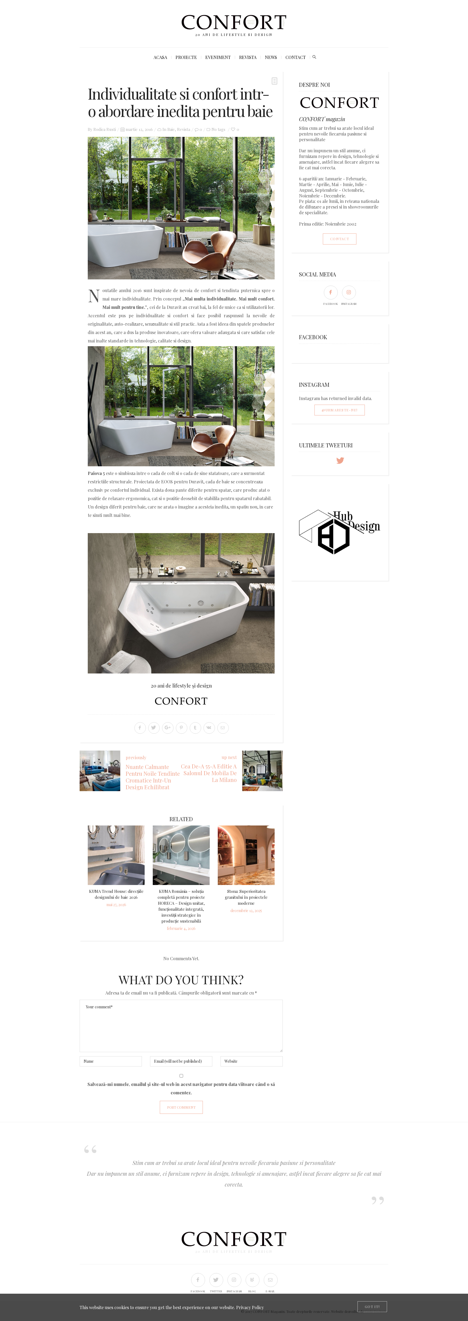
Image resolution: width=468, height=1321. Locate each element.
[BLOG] (252, 1279)
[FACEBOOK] (330, 292)
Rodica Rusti (104, 129)
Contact (295, 57)
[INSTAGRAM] (348, 292)
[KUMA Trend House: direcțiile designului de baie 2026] (116, 855)
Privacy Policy (250, 1307)
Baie (171, 129)
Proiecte (186, 57)
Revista (247, 57)
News (271, 57)
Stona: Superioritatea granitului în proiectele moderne (246, 897)
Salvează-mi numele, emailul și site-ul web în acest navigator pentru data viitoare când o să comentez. (181, 1088)
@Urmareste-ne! (340, 410)
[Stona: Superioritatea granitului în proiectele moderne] (246, 855)
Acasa (160, 57)
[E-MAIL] (270, 1279)
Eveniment (218, 57)
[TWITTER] (216, 1279)
